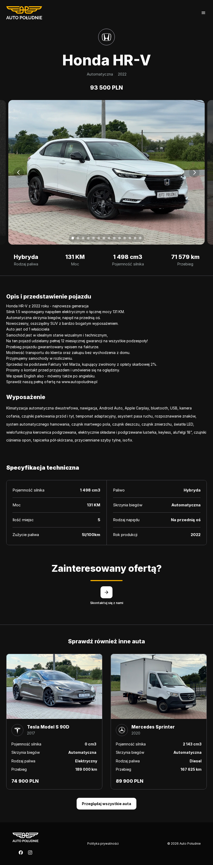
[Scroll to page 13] (135, 238)
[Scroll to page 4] (88, 238)
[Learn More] (106, 592)
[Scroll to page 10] (119, 238)
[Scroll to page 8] (109, 238)
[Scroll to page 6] (98, 238)
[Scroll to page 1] (72, 238)
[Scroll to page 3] (83, 238)
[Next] (194, 172)
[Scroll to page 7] (103, 238)
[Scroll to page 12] (129, 238)
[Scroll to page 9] (114, 238)
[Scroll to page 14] (141, 238)
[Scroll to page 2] (78, 238)
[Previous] (19, 172)
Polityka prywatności (103, 843)
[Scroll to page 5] (93, 238)
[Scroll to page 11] (124, 238)
